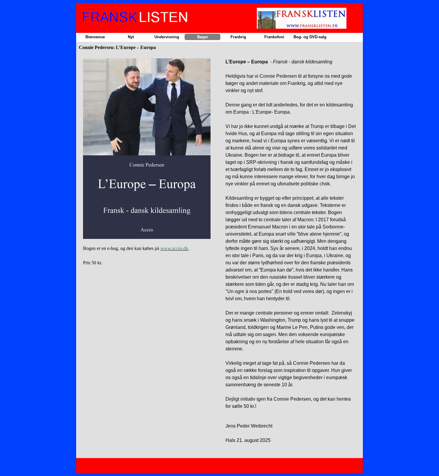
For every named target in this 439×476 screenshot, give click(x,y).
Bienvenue (95, 37)
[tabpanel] (148, 167)
